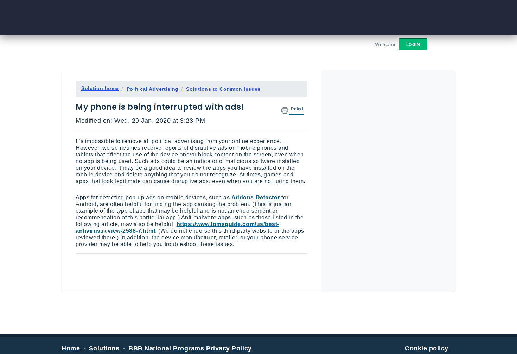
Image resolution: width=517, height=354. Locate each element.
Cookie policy (426, 348)
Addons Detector (255, 197)
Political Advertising (153, 89)
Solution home (100, 88)
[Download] (245, 84)
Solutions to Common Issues (223, 89)
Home (71, 348)
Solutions (104, 348)
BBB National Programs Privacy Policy (189, 348)
